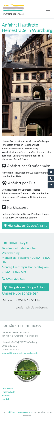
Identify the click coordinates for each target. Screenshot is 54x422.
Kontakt (6, 399)
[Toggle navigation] (48, 9)
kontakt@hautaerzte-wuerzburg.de (20, 352)
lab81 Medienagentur (22, 412)
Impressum (7, 388)
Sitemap (6, 395)
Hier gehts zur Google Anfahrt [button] (27, 225)
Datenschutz (8, 391)
